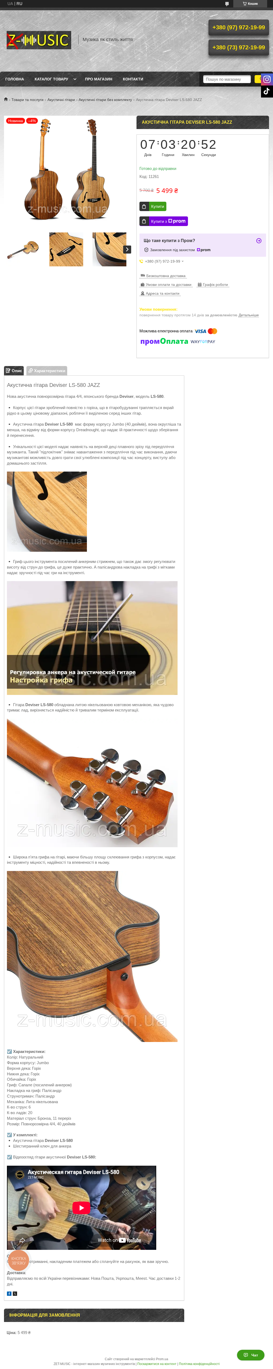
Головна (14, 79)
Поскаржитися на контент (156, 1364)
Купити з (159, 221)
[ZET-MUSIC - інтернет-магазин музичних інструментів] (38, 39)
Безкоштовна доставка (166, 276)
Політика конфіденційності (199, 1364)
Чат (254, 1355)
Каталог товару (51, 79)
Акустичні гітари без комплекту (105, 100)
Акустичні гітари (61, 100)
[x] (15, 1294)
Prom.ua (162, 1359)
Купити (157, 206)
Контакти (133, 79)
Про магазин (98, 79)
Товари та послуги (27, 100)
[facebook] (9, 1294)
